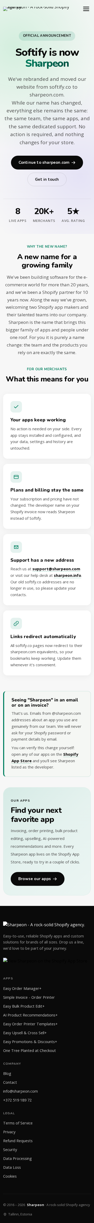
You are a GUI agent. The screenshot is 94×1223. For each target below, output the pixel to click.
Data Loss (12, 1167)
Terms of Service (18, 1123)
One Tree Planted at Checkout (29, 1050)
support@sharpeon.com (56, 568)
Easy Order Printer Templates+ (30, 1023)
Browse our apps (34, 878)
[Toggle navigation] (86, 9)
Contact (10, 1082)
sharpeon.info (67, 575)
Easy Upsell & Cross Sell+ (25, 1032)
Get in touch (47, 179)
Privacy (9, 1131)
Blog (7, 1073)
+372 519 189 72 (17, 1100)
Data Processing (17, 1158)
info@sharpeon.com (20, 1091)
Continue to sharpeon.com (44, 162)
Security (10, 1149)
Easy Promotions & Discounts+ (30, 1041)
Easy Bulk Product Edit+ (24, 1006)
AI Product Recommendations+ (30, 1015)
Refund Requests (18, 1140)
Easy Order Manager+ (22, 988)
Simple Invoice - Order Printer (29, 997)
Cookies (10, 1176)
